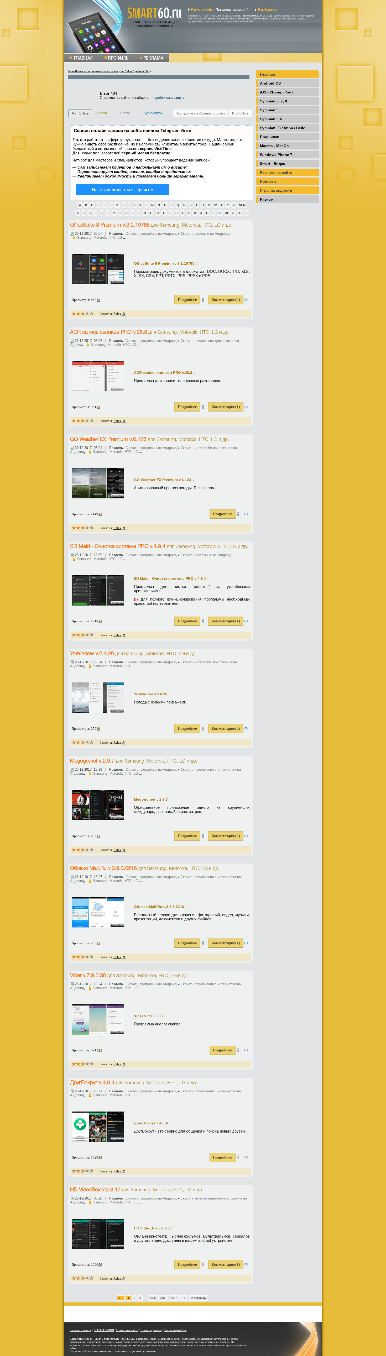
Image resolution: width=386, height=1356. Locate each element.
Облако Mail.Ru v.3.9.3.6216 (103, 868)
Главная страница (80, 1330)
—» (183, 1298)
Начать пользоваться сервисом (122, 189)
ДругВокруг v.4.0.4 (92, 1083)
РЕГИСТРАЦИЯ (104, 1330)
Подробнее (187, 300)
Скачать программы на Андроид (151, 234)
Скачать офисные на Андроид (205, 234)
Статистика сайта (127, 1330)
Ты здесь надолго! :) (219, 10)
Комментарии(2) (226, 300)
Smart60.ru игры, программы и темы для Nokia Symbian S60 (108, 70)
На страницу (198, 1298)
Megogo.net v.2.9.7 (92, 761)
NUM (242, 205)
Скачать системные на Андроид (206, 555)
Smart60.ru (111, 1338)
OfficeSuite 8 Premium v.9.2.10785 (110, 225)
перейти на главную (168, 98)
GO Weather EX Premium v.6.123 (108, 439)
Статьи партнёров (175, 1330)
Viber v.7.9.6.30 (88, 975)
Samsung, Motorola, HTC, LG (190, 225)
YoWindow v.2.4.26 (92, 653)
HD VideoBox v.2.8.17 (95, 1190)
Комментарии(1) (226, 407)
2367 (173, 1298)
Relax (117, 314)
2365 (152, 1298)
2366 (163, 1298)
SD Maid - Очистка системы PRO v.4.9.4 (117, 546)
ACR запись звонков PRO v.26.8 (108, 332)
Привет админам (150, 1330)
